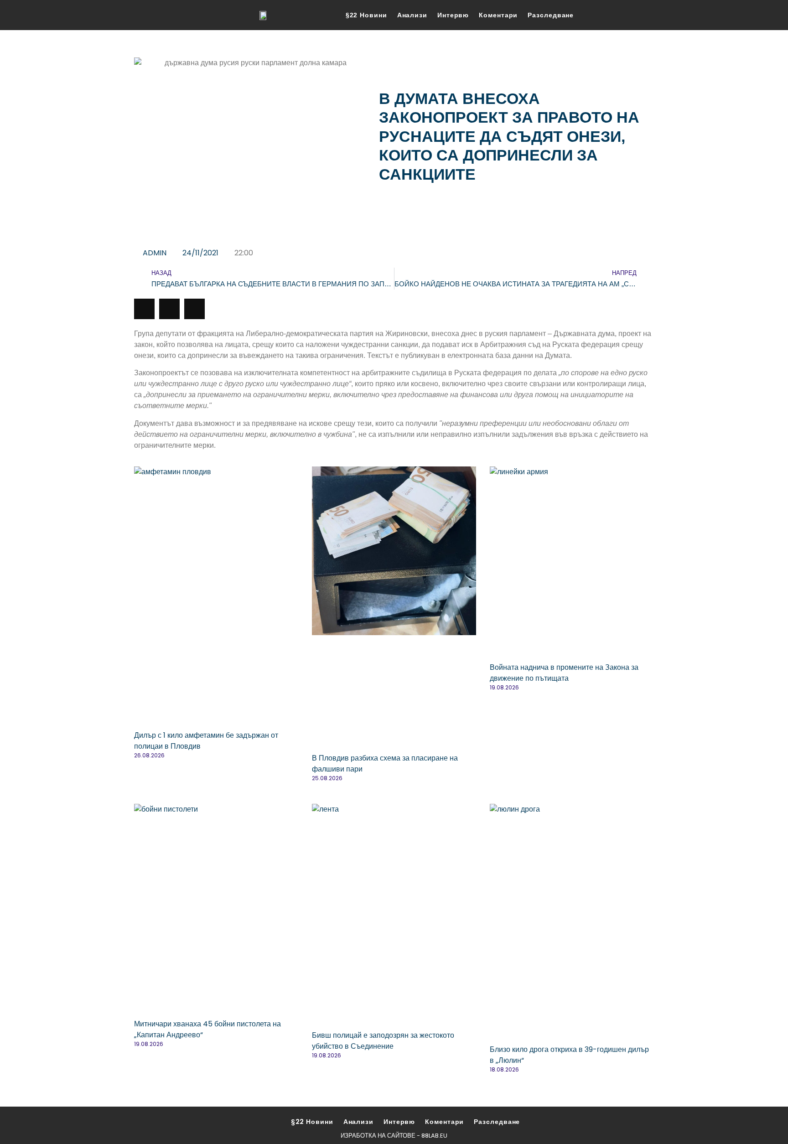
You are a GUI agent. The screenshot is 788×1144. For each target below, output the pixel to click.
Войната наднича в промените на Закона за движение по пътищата (564, 672)
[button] (144, 309)
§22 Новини (366, 15)
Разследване (551, 15)
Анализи (412, 15)
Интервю (453, 15)
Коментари (498, 15)
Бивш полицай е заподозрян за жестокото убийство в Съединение (383, 1040)
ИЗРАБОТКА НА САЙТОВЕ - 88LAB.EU (394, 1135)
